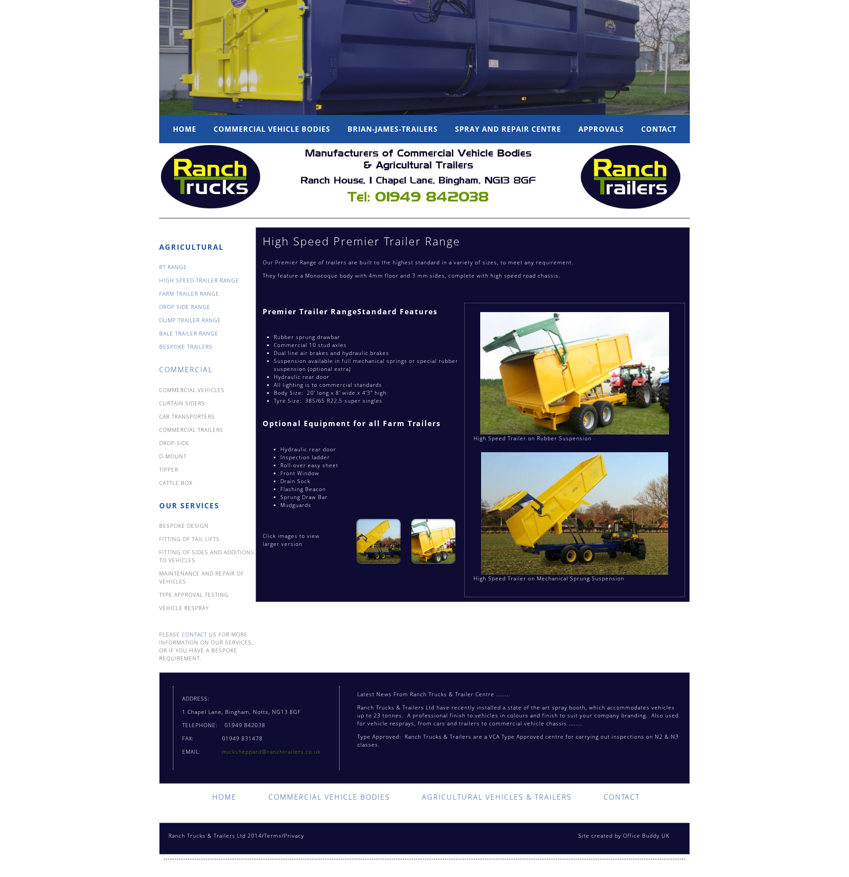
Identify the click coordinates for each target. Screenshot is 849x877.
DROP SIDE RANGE (184, 307)
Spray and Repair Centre (508, 129)
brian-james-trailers (393, 129)
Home (184, 129)
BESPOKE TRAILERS (186, 347)
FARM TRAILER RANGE (189, 293)
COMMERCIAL (186, 369)
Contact (659, 129)
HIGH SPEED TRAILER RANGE (199, 280)
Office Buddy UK (646, 835)
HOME (224, 797)
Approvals (601, 129)
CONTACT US (198, 634)
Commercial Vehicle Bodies (272, 129)
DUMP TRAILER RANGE (190, 320)
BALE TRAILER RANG (187, 333)
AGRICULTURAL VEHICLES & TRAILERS (497, 797)
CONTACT (622, 797)
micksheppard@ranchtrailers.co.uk (271, 751)
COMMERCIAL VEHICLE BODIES (329, 797)
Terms (273, 835)
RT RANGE (173, 267)
